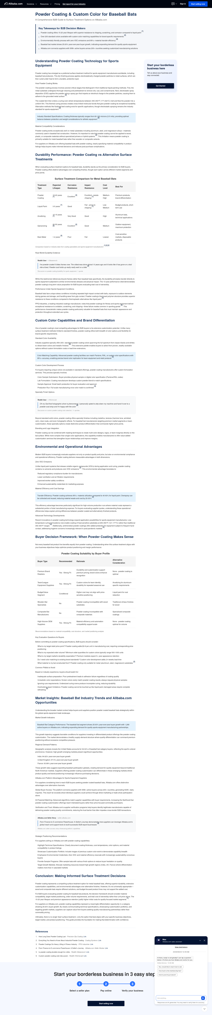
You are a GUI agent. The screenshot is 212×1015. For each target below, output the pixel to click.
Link (84, 936)
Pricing (57, 4)
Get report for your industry (74, 4)
